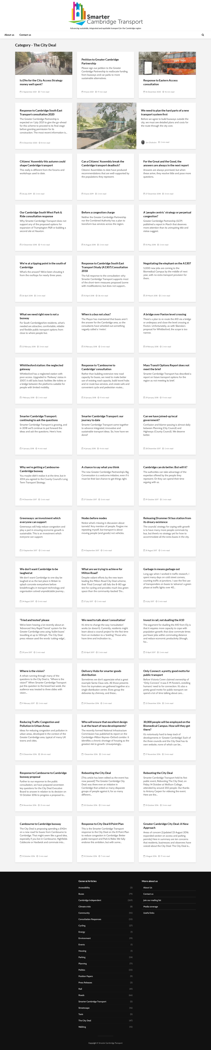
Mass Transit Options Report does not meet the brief (166, 367)
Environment (84, 938)
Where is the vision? (32, 671)
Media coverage (150, 906)
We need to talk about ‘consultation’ (103, 620)
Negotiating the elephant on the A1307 (167, 263)
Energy (81, 931)
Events (81, 944)
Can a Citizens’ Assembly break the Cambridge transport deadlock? (103, 163)
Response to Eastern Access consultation (160, 82)
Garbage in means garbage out (161, 569)
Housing (82, 950)
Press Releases (85, 982)
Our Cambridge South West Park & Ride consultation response (41, 214)
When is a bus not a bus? (96, 314)
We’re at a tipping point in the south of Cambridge (43, 265)
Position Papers (85, 976)
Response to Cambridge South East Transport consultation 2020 (41, 112)
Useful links (148, 912)
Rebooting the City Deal (96, 773)
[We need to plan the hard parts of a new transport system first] (106, 125)
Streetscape (83, 1007)
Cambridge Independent (89, 900)
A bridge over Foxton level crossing (164, 314)
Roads (81, 995)
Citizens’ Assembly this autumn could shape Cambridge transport (42, 163)
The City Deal (84, 1020)
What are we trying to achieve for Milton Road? (102, 571)
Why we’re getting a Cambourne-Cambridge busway (40, 469)
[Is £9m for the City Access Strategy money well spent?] (43, 63)
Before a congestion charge (98, 212)
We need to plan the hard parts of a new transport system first (165, 112)
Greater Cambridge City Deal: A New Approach (165, 825)
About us (9, 34)
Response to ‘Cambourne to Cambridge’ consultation (98, 367)
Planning (82, 963)
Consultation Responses (89, 919)
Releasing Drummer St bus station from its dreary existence (167, 520)
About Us (147, 887)
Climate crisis (84, 906)
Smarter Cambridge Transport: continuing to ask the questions (39, 418)
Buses (81, 893)
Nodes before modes (94, 518)
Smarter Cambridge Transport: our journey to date (102, 418)
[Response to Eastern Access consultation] (167, 63)
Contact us (25, 34)
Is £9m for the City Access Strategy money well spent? (41, 82)
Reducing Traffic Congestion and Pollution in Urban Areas (39, 723)
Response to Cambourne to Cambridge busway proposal (43, 774)
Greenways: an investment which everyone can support (40, 520)
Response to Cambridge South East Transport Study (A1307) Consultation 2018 (105, 267)
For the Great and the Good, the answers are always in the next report (166, 163)
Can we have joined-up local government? (160, 418)
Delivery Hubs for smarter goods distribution (101, 672)
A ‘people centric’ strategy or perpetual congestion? (167, 214)
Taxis (80, 1014)
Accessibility (84, 887)
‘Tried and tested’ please (34, 620)
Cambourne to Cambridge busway (40, 823)
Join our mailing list (152, 900)
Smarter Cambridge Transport (92, 1001)
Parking (81, 957)
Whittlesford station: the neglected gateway (41, 367)
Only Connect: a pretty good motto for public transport (166, 672)
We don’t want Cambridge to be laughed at (39, 571)
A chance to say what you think (100, 467)
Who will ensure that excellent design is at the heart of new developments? (104, 723)
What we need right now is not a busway (39, 316)
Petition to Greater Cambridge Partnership (100, 61)
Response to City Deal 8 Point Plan (103, 823)
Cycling (81, 925)
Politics (81, 969)
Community (84, 912)
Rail (80, 988)
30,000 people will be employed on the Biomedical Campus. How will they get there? (166, 725)
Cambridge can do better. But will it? (165, 467)
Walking (82, 1026)
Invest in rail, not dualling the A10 (163, 620)
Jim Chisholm (151, 142)
